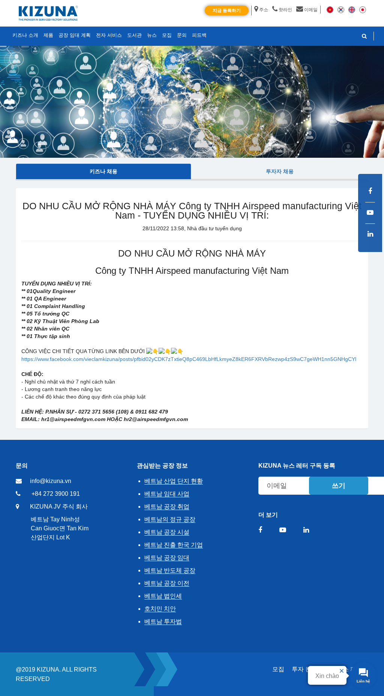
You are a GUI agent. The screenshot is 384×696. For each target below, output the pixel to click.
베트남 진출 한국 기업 (173, 545)
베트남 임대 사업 (166, 494)
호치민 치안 (160, 608)
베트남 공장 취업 (166, 506)
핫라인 (285, 9)
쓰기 (338, 485)
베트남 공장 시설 (166, 532)
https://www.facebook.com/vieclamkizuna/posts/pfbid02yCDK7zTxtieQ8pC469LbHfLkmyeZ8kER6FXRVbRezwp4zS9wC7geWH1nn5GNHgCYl (188, 359)
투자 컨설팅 (307, 669)
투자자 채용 (280, 171)
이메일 (311, 9)
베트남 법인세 (163, 596)
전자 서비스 (109, 35)
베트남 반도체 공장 (169, 570)
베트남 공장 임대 (166, 557)
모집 (278, 669)
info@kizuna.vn (50, 481)
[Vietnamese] (330, 9)
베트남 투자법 (163, 621)
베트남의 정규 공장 (169, 519)
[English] (351, 9)
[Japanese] (362, 9)
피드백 (199, 35)
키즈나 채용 (103, 171)
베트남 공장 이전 (166, 583)
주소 (263, 9)
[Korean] (341, 9)
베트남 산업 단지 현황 (173, 481)
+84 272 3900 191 (56, 494)
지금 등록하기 (227, 10)
